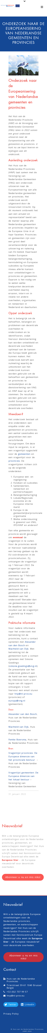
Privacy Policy (11, 1013)
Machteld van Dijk (18, 648)
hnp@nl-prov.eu (23, 693)
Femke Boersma (17, 739)
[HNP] (10, 6)
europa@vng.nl (16, 700)
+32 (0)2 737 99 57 (17, 992)
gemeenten (24, 454)
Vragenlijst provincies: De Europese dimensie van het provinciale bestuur (22, 756)
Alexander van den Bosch (22, 714)
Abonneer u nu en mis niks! (22, 877)
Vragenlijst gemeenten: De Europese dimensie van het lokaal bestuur (23, 776)
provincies (14, 460)
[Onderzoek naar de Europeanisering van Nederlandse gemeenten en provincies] (23, 65)
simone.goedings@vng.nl (23, 666)
